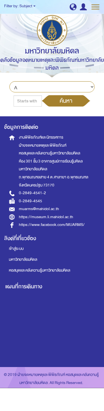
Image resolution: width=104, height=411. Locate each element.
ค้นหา (66, 101)
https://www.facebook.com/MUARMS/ (52, 224)
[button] (73, 7)
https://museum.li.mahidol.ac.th (46, 216)
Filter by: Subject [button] (18, 6)
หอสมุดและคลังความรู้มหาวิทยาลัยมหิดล (39, 270)
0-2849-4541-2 (32, 192)
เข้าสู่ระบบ (16, 248)
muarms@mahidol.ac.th (39, 208)
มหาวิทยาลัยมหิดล (23, 259)
